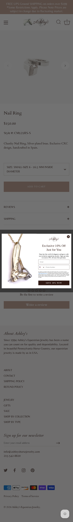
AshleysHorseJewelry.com (42, 273)
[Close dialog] (68, 236)
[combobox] (41, 267)
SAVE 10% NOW (54, 283)
